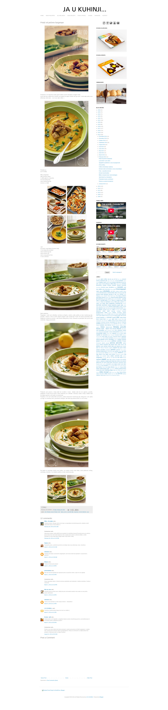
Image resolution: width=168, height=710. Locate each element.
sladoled (98, 359)
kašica (124, 308)
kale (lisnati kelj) (109, 308)
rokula (110, 354)
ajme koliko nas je (106, 279)
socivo (124, 359)
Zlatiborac (98, 375)
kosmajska (119, 312)
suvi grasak (98, 365)
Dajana (46, 543)
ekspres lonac (107, 295)
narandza (105, 335)
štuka (125, 362)
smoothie (118, 359)
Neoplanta (117, 334)
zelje (116, 373)
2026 (99, 110)
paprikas (106, 339)
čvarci (124, 291)
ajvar (113, 279)
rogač (107, 354)
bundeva (111, 287)
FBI (99, 297)
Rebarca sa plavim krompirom (106, 181)
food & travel (114, 297)
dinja (123, 292)
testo (109, 367)
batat (117, 282)
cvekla (97, 292)
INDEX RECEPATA (50, 15)
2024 (99, 114)
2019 (99, 124)
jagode (118, 305)
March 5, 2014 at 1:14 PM (50, 603)
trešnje (97, 370)
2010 (99, 192)
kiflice (113, 309)
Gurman (109, 300)
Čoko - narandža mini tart (105, 171)
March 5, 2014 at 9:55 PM (50, 622)
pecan (103, 343)
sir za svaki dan (113, 357)
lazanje (98, 317)
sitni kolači (120, 357)
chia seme (107, 289)
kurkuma (107, 315)
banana (114, 282)
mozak (124, 331)
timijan (116, 367)
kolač (108, 311)
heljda (118, 300)
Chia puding (102, 164)
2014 (99, 134)
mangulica (98, 322)
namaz (121, 333)
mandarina (120, 320)
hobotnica (98, 301)
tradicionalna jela (104, 368)
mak (125, 319)
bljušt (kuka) (119, 283)
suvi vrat (110, 365)
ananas (98, 280)
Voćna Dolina (123, 372)
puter (114, 351)
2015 (99, 132)
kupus (103, 315)
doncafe (111, 294)
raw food (124, 351)
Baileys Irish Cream (108, 282)
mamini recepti (115, 320)
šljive (111, 359)
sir (107, 357)
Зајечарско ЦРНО (116, 375)
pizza (118, 346)
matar (112, 323)
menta (121, 325)
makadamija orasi (99, 320)
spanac (103, 361)
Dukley (118, 294)
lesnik (114, 317)
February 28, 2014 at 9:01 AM (51, 526)
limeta (124, 317)
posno (65, 511)
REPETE (120, 352)
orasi (106, 336)
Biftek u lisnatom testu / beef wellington (108, 175)
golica (109, 299)
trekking (117, 368)
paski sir (116, 339)
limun (97, 319)
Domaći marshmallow (104, 173)
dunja (125, 294)
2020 (99, 122)
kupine (100, 315)
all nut (115, 279)
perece (97, 344)
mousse (121, 331)
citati (97, 291)
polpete (98, 349)
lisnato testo (103, 319)
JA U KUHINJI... (48, 608)
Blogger (101, 697)
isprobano (104, 305)
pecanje (107, 343)
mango (124, 320)
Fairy (114, 295)
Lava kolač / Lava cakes (104, 160)
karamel (118, 308)
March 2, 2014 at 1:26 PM (50, 595)
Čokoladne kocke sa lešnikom (106, 179)
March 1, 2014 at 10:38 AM (50, 557)
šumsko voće (99, 364)
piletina (98, 346)
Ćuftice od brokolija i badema (106, 166)
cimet (114, 289)
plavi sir (98, 347)
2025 (99, 112)
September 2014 (103, 142)
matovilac (115, 323)
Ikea (125, 301)
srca (121, 361)
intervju (124, 303)
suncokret (108, 364)
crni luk (113, 291)
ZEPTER (120, 373)
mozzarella (99, 333)
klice (118, 309)
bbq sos (121, 282)
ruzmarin (104, 355)
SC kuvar (105, 357)
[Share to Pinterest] (78, 510)
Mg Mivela (124, 328)
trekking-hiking (122, 368)
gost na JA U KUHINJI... (116, 298)
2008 (99, 196)
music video (109, 333)
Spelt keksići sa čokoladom (105, 177)
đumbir (121, 294)
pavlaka (119, 341)
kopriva (109, 312)
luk (123, 319)
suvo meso (114, 365)
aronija (116, 280)
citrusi (100, 291)
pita (113, 346)
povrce (118, 349)
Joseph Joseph (122, 306)
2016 (99, 130)
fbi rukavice (103, 297)
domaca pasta (99, 294)
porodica (102, 349)
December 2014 (103, 136)
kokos (124, 309)
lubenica (120, 319)
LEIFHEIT (109, 317)
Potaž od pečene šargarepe (105, 158)
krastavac (98, 314)
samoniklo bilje (70, 511)
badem (101, 282)
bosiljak (104, 285)
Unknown (46, 551)
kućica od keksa (114, 314)
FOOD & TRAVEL (82, 15)
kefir (97, 309)
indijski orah (99, 303)
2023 (99, 116)
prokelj (102, 351)
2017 (99, 128)
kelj (108, 309)
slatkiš (103, 359)
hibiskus (122, 300)
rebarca (106, 352)
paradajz (111, 339)
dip (125, 292)
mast (102, 323)
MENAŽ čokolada (115, 325)
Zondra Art (108, 375)
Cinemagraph (121, 289)
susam (118, 364)
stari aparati (104, 362)
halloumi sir (114, 300)
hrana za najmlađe (105, 302)
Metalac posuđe (50, 511)
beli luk (124, 282)
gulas (106, 300)
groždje (103, 300)
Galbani (124, 297)
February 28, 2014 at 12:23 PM (51, 538)
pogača (110, 347)
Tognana (122, 367)
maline (109, 320)
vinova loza (114, 372)
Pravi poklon (123, 349)
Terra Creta (104, 367)
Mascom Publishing (122, 322)
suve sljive (123, 364)
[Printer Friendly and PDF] (44, 507)
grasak (124, 299)
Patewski (102, 341)
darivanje (101, 292)
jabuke (109, 305)
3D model (98, 279)
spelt (110, 361)
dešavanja (120, 292)
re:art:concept (101, 352)
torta (125, 367)
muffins (104, 333)
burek (115, 287)
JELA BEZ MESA (61, 15)
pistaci (109, 346)
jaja (122, 305)
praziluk (98, 351)
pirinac (106, 346)
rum (101, 355)
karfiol (121, 308)
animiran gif (103, 280)
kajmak (101, 308)
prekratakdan (47, 570)
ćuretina (121, 291)
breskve (109, 285)
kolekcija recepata (116, 311)
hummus (112, 301)
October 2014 (102, 140)
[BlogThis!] (73, 510)
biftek (112, 283)
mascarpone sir (113, 322)
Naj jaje (118, 333)
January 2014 (102, 183)
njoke (121, 335)
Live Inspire (108, 319)
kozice (124, 312)
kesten (110, 309)
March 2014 (102, 155)
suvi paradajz (104, 365)
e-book (102, 295)
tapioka (124, 365)
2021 (99, 120)
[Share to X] (74, 510)
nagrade (114, 333)
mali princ (106, 320)
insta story (105, 303)
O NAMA (90, 15)
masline (98, 323)
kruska (108, 314)
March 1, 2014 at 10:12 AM (50, 547)
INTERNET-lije (118, 303)
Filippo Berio (108, 297)
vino (110, 372)
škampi (124, 357)
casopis (120, 287)
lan (121, 315)
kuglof (120, 314)
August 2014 (102, 144)
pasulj (97, 341)
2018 (99, 126)
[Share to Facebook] (76, 510)
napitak (98, 335)
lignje (121, 317)
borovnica (99, 285)
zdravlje (109, 373)
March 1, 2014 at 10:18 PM (50, 584)
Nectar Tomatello (111, 334)
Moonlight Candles (108, 331)
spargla (107, 361)
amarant (124, 279)
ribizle (100, 354)
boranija (124, 283)
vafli (114, 370)
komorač (124, 311)
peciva (112, 343)
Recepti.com (111, 352)
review (124, 352)
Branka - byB (47, 617)
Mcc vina (122, 323)
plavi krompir (123, 346)
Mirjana (46, 562)
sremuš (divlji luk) (82, 511)
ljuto (113, 319)
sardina (124, 355)
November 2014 (103, 138)
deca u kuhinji (107, 292)
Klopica (121, 309)
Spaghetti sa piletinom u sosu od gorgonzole (109, 162)
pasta (119, 339)
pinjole (102, 346)
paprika (102, 339)
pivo (115, 346)
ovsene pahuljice (109, 338)
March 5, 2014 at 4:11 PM (50, 612)
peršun (101, 344)
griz (100, 300)
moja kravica (101, 331)
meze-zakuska (113, 328)
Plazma (102, 347)
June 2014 (101, 148)
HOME (42, 15)
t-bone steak (120, 365)
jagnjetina (114, 305)
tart (97, 367)
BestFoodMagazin (106, 283)
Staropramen (115, 362)
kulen (97, 315)
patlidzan (113, 341)
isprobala (98, 305)
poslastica (108, 349)
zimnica (124, 373)
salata (112, 356)
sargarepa (76, 511)
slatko (108, 359)
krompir (105, 314)
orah (103, 336)
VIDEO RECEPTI (71, 15)
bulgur (107, 287)
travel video (112, 368)
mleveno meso (122, 330)
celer (45, 511)
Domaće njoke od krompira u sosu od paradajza (110, 169)
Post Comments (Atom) (52, 680)
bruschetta (98, 287)
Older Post (89, 678)
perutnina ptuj (107, 344)
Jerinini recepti (112, 306)
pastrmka (124, 339)
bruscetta (124, 285)
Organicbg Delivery (117, 336)
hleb (125, 300)
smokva (113, 359)
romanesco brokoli (119, 354)
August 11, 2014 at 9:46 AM (50, 634)
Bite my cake (47, 589)
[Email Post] (68, 509)
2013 (99, 186)
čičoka (111, 289)
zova (111, 375)
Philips (116, 344)
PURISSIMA (109, 351)
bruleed (119, 285)
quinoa (116, 351)
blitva (114, 283)
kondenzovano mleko (101, 312)
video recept (104, 372)
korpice (114, 312)
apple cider (109, 280)
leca (105, 317)
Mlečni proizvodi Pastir (109, 330)
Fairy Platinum (119, 295)
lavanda (124, 315)
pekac (124, 343)
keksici (100, 309)
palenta (98, 339)
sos (100, 361)
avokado (120, 280)
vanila (116, 370)
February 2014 (102, 157)
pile (125, 344)
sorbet (97, 361)
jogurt (117, 306)
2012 (99, 188)
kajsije (104, 308)
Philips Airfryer (121, 344)
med (106, 325)
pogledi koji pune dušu (119, 347)
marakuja (103, 322)
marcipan (107, 322)
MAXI (119, 323)
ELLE (112, 295)
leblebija (102, 317)
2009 (99, 194)
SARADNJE (97, 15)
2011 (99, 190)
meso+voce (109, 327)
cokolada (106, 291)
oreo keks (110, 336)
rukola (97, 356)
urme (103, 370)
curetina (117, 291)
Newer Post (43, 678)
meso (102, 327)
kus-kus (111, 315)
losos (116, 319)
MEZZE (119, 328)
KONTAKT (104, 15)
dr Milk (114, 294)
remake (116, 352)
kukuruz (124, 314)
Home (66, 678)
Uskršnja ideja (109, 370)
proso (105, 351)
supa (88, 511)
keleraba (105, 309)
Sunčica (104, 364)
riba (97, 354)
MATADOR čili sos (107, 323)
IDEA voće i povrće (119, 302)
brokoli (114, 285)
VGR (119, 370)
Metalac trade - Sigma (59, 511)
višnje (118, 372)
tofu (118, 367)
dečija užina (114, 292)
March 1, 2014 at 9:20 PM (50, 574)
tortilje (97, 368)
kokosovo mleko (100, 311)
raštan (120, 351)
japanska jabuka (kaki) (103, 306)
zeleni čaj (113, 373)
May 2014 (101, 150)
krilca (102, 314)
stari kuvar (109, 362)
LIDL (118, 317)
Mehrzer (109, 325)
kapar (114, 308)
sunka (112, 364)
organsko (124, 336)
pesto (112, 344)
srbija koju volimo (116, 361)
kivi (116, 309)
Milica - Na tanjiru (48, 521)
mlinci (97, 331)
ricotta (103, 354)
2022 (99, 118)
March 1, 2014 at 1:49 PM (50, 565)
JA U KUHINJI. (89, 697)
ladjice (119, 315)
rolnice (113, 354)
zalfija (105, 373)
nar (101, 335)
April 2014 (101, 152)
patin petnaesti (107, 341)
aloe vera (120, 279)
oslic (104, 337)
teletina (100, 367)
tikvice (112, 367)
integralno (112, 303)
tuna (100, 370)
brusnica (103, 287)
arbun (113, 280)
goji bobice (105, 298)
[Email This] (71, 510)
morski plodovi (116, 331)
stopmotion (121, 362)
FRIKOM (120, 297)
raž (97, 352)
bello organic (99, 283)
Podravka (106, 347)
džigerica (98, 295)
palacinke (123, 338)
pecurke (119, 343)
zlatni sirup (103, 375)
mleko (116, 330)
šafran (108, 355)
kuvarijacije (115, 315)
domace (106, 294)
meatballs (102, 325)
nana (125, 333)
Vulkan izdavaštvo (100, 373)
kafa (97, 308)
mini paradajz (100, 330)
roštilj (125, 354)
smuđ (121, 359)
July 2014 (101, 146)
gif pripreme (99, 299)
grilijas (97, 300)
